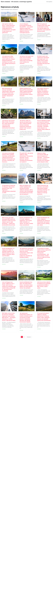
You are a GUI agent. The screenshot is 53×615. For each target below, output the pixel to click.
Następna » (29, 336)
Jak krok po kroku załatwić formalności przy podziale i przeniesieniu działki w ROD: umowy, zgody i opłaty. (44, 285)
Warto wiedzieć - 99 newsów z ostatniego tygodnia (16, 1)
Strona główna (49, 1)
